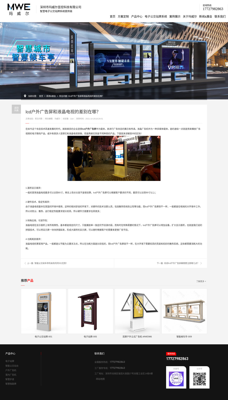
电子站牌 (9, 361)
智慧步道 (9, 379)
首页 (112, 16)
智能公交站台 (11, 365)
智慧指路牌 (10, 383)
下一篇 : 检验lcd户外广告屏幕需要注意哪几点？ (178, 263)
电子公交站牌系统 (156, 16)
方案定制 (123, 16)
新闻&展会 (205, 16)
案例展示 (175, 16)
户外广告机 (10, 370)
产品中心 (136, 16)
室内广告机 (10, 374)
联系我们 (220, 16)
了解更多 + (201, 281)
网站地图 (100, 379)
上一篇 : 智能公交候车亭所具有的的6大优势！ (47, 263)
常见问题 (63, 96)
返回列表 (16, 109)
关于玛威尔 (190, 16)
